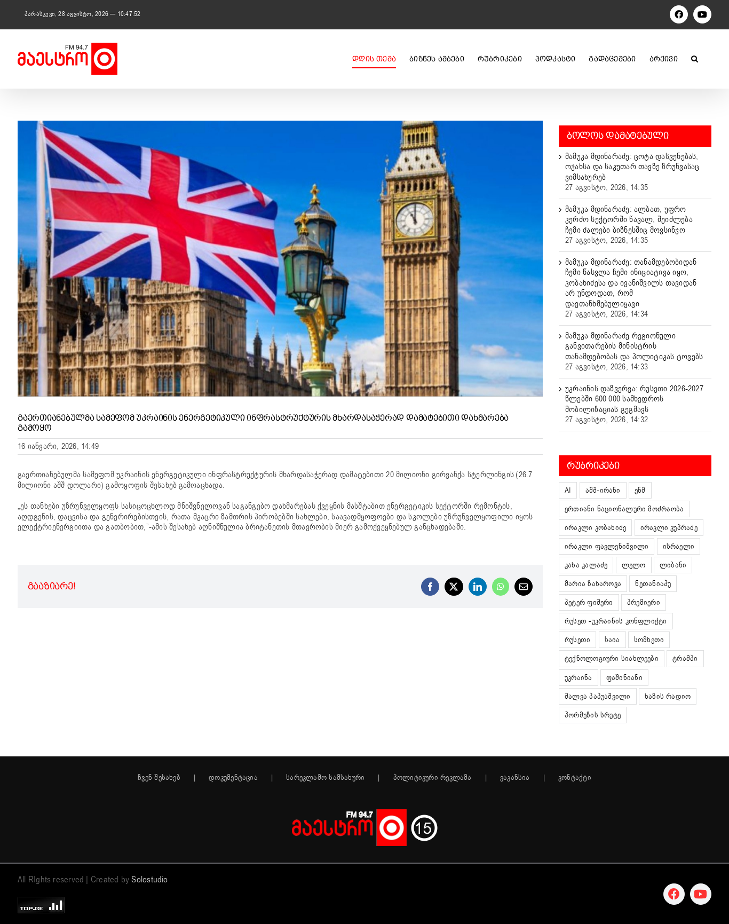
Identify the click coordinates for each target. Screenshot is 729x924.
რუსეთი (577, 640)
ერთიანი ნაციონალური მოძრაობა (624, 509)
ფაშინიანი (624, 678)
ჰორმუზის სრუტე (593, 715)
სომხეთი (649, 640)
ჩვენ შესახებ (159, 778)
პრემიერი (643, 602)
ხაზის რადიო (668, 696)
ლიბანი (673, 565)
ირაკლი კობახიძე (595, 528)
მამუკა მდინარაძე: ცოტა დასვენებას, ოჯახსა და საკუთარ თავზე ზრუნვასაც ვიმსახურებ (632, 167)
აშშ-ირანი (603, 490)
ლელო (634, 565)
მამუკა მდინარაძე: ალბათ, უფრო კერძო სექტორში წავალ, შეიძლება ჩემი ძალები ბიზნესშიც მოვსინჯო (629, 219)
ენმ (640, 490)
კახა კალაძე (586, 565)
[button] (694, 58)
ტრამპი (685, 658)
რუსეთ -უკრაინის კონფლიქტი (616, 621)
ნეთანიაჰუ (653, 584)
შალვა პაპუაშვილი (598, 696)
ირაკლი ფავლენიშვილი (606, 546)
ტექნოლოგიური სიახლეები (612, 658)
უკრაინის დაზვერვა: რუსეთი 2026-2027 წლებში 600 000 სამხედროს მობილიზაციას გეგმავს (634, 399)
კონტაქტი (574, 778)
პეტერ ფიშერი (589, 602)
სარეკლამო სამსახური (325, 778)
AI (568, 490)
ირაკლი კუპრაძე (669, 528)
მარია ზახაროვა (593, 584)
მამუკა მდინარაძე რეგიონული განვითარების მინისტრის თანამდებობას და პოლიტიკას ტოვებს (634, 346)
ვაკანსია (515, 778)
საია (612, 640)
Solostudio (149, 880)
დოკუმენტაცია (233, 778)
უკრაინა (578, 678)
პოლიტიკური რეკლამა (432, 778)
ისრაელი (679, 546)
